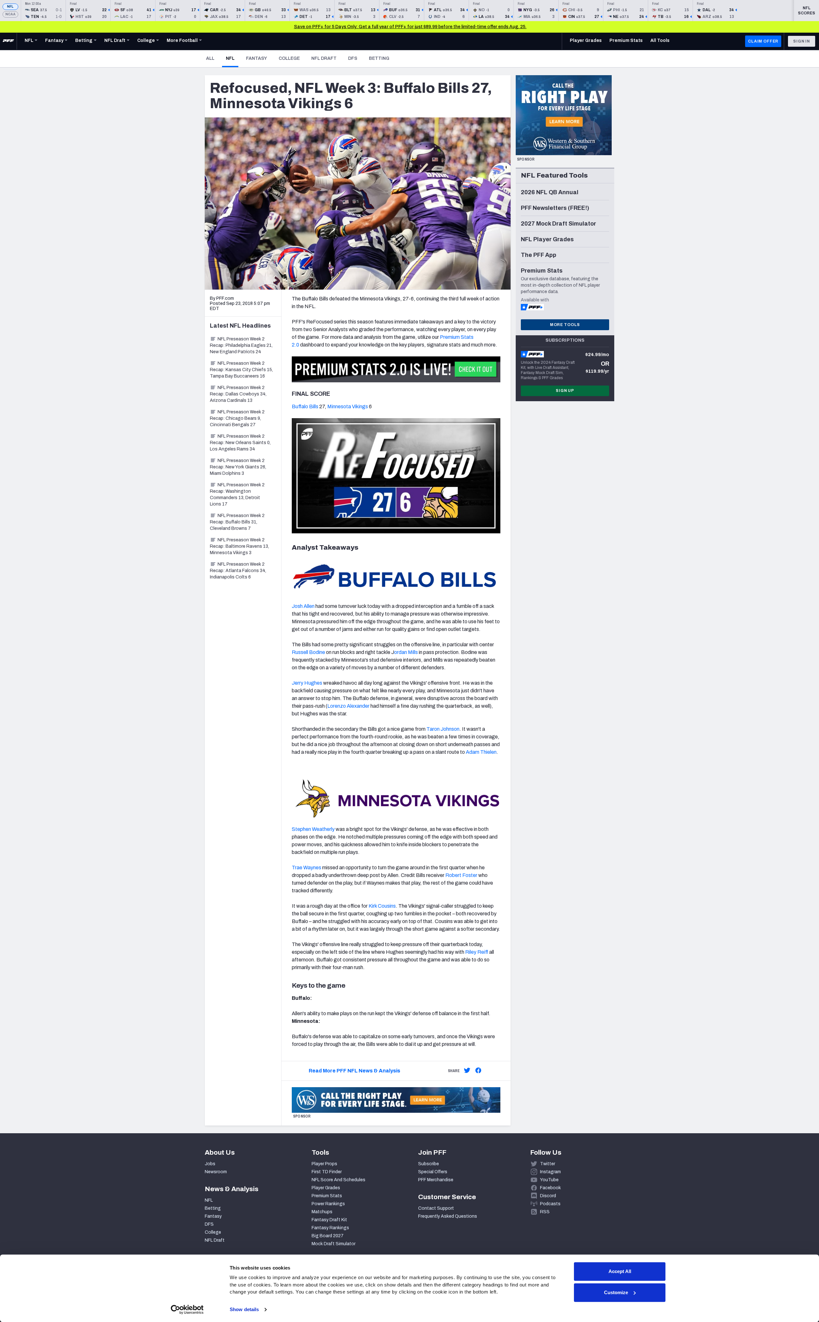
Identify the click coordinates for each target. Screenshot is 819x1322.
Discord (548, 1195)
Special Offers (432, 1171)
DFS (352, 58)
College (289, 58)
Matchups (322, 1211)
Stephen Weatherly (313, 829)
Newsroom (216, 1171)
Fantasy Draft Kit (329, 1219)
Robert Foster (461, 875)
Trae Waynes (306, 867)
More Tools (565, 325)
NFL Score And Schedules (338, 1179)
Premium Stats (327, 1195)
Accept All (619, 1271)
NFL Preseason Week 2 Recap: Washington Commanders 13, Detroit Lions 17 (237, 494)
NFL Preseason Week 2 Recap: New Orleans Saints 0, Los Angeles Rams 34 (240, 442)
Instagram (550, 1171)
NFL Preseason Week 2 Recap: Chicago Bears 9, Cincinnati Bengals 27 (237, 418)
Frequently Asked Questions (447, 1216)
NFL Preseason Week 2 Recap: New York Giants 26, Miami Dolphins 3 (238, 467)
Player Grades (326, 1187)
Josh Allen (303, 606)
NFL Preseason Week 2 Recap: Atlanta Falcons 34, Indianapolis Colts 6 (238, 570)
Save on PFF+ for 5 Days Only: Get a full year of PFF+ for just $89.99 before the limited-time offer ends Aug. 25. (410, 26)
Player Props (324, 1163)
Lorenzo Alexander (348, 706)
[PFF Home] (8, 41)
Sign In (801, 41)
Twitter (547, 1163)
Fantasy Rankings (330, 1227)
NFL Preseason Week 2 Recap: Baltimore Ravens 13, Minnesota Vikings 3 (239, 546)
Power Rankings (328, 1203)
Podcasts (550, 1203)
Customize (616, 1292)
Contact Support (436, 1208)
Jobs (210, 1163)
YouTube (549, 1179)
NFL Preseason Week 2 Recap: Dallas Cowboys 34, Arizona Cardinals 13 (238, 394)
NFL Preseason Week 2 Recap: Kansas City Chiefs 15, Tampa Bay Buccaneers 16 (241, 369)
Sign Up (565, 390)
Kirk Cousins (382, 906)
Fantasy (256, 58)
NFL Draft (324, 58)
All (210, 58)
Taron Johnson (442, 729)
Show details (244, 1309)
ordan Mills (406, 652)
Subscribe (428, 1163)
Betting (379, 58)
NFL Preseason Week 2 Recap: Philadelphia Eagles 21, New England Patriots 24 (241, 345)
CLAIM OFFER (763, 41)
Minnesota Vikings (347, 406)
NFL (10, 6)
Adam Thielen (481, 752)
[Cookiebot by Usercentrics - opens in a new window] (187, 1309)
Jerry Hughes (307, 683)
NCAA (10, 14)
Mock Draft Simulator (333, 1243)
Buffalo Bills (305, 406)
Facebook (550, 1187)
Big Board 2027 (328, 1235)
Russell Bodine (308, 652)
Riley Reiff (476, 952)
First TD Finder (327, 1171)
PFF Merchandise (435, 1179)
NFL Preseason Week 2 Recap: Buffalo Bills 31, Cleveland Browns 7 (237, 522)
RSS (545, 1211)
